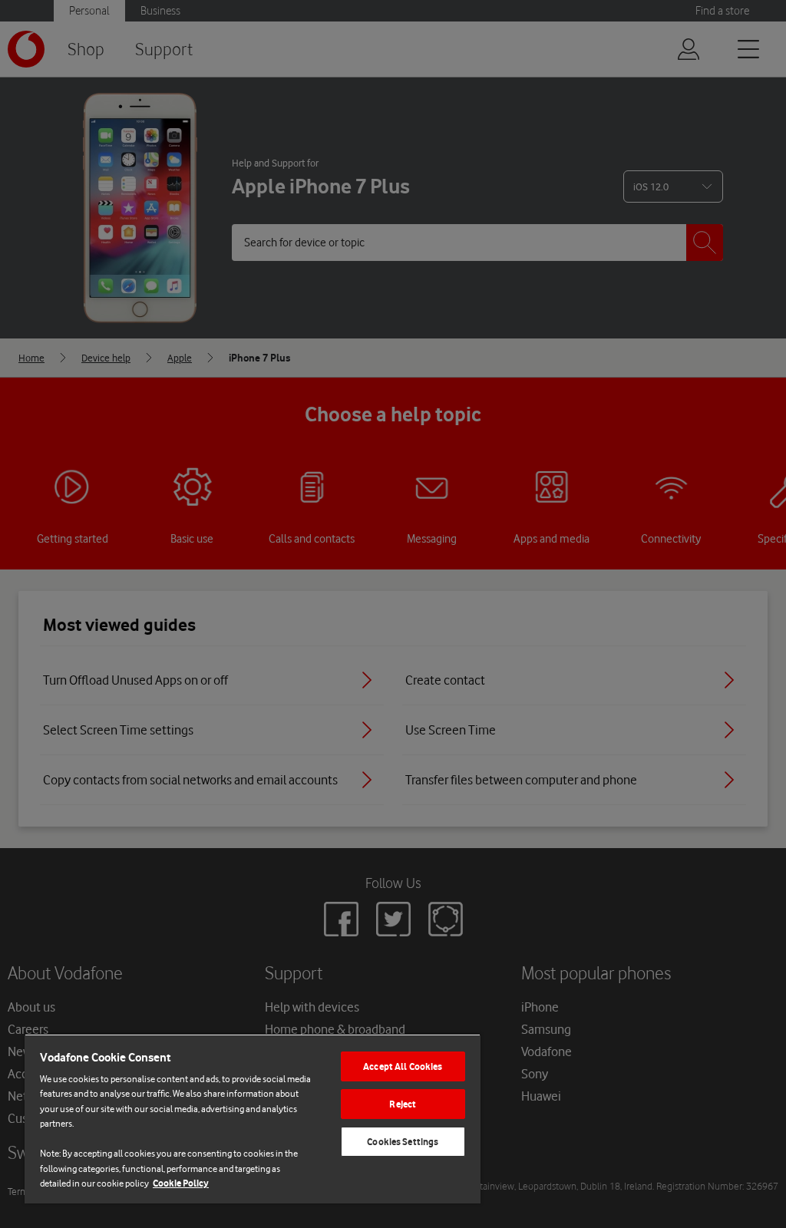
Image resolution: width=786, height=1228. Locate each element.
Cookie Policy (181, 1183)
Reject (402, 1104)
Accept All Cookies (402, 1066)
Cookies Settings (402, 1141)
